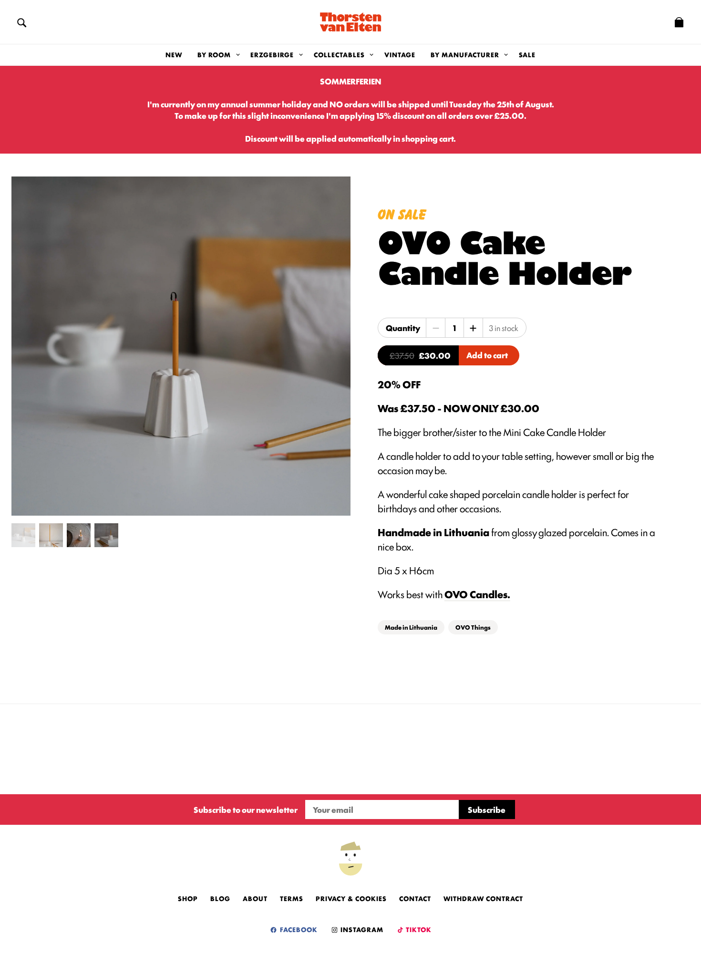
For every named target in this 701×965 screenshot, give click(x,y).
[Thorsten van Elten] (350, 21)
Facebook (298, 929)
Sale (527, 54)
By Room (214, 54)
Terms (291, 898)
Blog (220, 898)
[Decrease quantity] (435, 327)
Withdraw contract (483, 898)
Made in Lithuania (411, 627)
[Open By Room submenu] (238, 54)
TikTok (418, 929)
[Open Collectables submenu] (372, 54)
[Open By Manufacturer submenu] (506, 54)
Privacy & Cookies (351, 898)
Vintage (399, 54)
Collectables (339, 54)
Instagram (361, 929)
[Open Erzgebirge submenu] (301, 54)
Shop (188, 898)
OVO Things (473, 627)
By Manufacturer (465, 54)
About (255, 898)
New (173, 54)
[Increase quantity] (473, 327)
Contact (415, 898)
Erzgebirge (272, 54)
